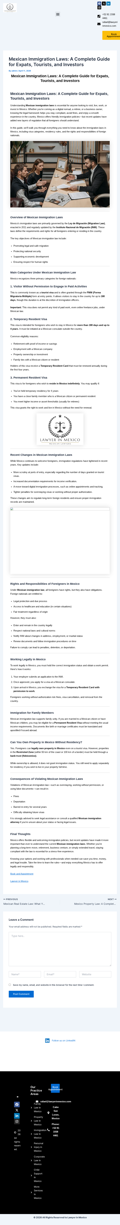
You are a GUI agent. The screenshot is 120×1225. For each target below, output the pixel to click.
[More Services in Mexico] (32, 1192)
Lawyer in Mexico (19, 881)
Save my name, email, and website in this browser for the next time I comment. (53, 985)
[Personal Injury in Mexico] (32, 1147)
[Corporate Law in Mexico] (32, 1160)
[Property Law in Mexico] (32, 1120)
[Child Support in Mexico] (32, 1175)
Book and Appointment (21, 874)
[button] (57, 14)
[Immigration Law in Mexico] (32, 1134)
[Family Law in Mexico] (32, 1107)
